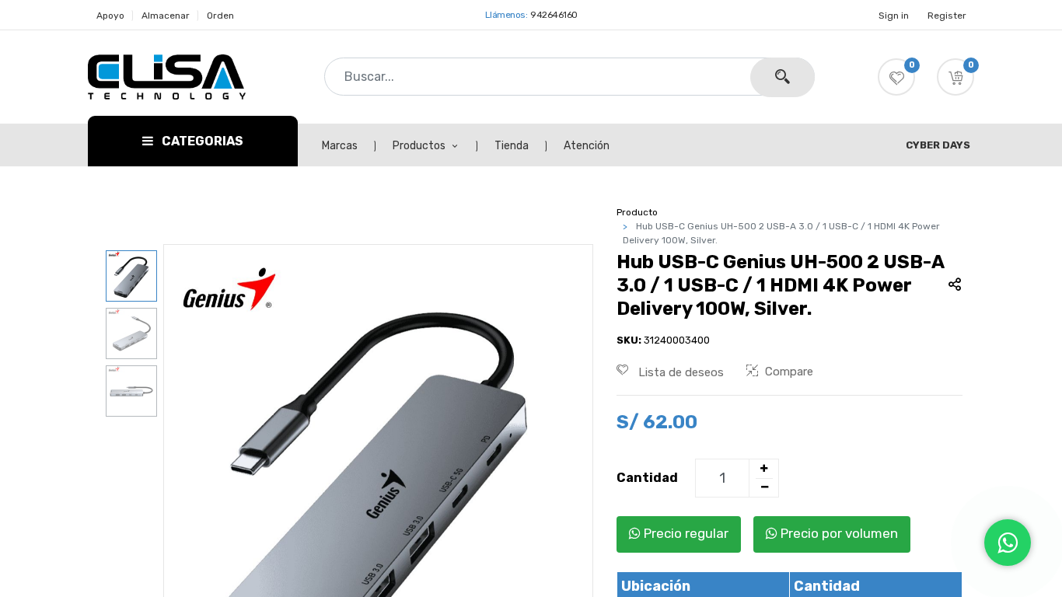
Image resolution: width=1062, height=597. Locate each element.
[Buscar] (782, 77)
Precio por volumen (837, 533)
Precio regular (684, 533)
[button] (955, 77)
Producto (637, 212)
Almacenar (165, 15)
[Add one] (763, 468)
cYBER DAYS (938, 145)
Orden (220, 15)
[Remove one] (764, 487)
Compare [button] (789, 372)
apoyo (110, 15)
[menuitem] (348, 146)
